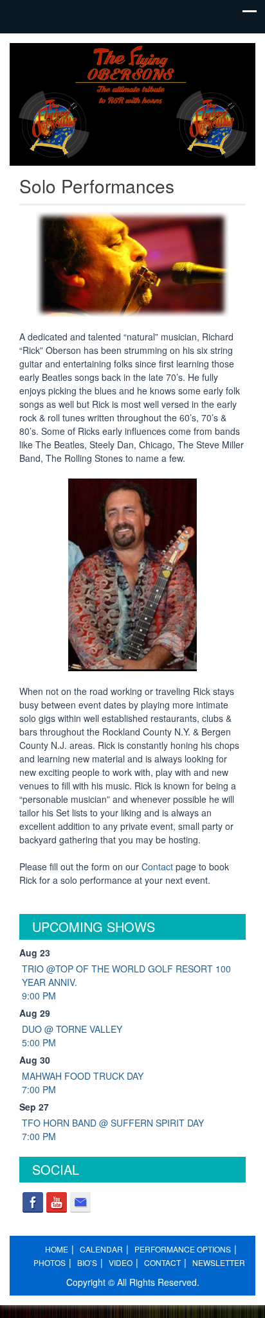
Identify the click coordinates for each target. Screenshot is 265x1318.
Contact (157, 866)
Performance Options (182, 1248)
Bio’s (87, 1262)
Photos (49, 1262)
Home (56, 1248)
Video (120, 1262)
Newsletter (218, 1262)
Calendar (101, 1248)
